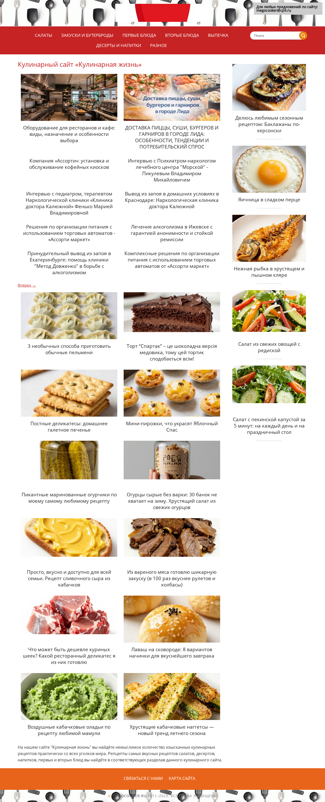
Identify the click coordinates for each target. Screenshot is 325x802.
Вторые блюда (182, 35)
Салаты (43, 35)
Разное (158, 45)
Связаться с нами (143, 778)
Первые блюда (139, 35)
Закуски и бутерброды (87, 35)
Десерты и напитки (118, 45)
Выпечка (218, 35)
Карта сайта (182, 778)
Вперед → (27, 285)
